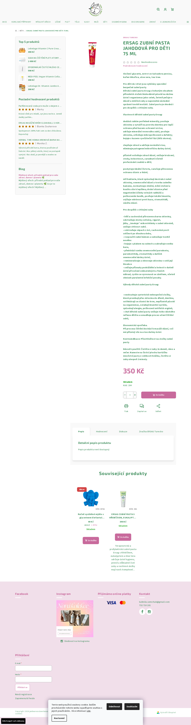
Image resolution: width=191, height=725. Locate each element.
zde (89, 711)
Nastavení (59, 718)
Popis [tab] (81, 431)
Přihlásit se (22, 687)
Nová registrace (23, 694)
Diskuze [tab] (123, 431)
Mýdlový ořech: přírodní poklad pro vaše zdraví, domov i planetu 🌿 (38, 176)
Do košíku (160, 395)
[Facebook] (142, 611)
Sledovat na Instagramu (77, 641)
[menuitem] (4, 22)
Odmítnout (114, 706)
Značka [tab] (151, 431)
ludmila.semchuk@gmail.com (154, 601)
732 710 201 (145, 605)
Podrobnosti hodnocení (135, 65)
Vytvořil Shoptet (168, 712)
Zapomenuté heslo (25, 698)
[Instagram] (149, 611)
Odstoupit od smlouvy (13, 721)
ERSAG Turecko (130, 37)
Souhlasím (132, 706)
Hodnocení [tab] (101, 431)
